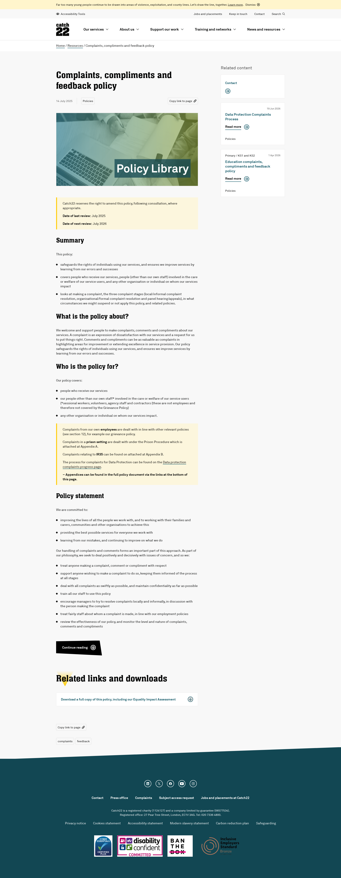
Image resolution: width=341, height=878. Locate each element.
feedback (83, 741)
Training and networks (213, 29)
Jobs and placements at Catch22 (225, 798)
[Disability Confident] (140, 846)
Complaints (143, 798)
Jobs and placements (208, 14)
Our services (93, 29)
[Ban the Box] (180, 846)
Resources (75, 45)
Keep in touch (238, 14)
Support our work (164, 29)
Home (60, 45)
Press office (119, 798)
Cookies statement (107, 823)
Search (276, 14)
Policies (88, 101)
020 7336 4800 (210, 815)
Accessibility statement (145, 823)
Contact (259, 14)
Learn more (235, 4)
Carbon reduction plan (232, 823)
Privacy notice (75, 823)
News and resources (263, 29)
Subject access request (176, 798)
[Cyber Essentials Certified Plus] (103, 846)
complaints (65, 741)
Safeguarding (266, 823)
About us (127, 29)
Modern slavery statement (189, 823)
